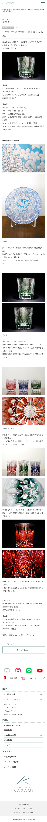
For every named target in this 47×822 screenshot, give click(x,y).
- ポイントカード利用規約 (23, 812)
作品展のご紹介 (8, 28)
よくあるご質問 (11, 761)
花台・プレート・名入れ (14, 714)
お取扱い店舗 (10, 735)
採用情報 (8, 730)
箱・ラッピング (10, 704)
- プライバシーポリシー (23, 808)
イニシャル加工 (10, 707)
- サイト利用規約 (24, 804)
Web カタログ (10, 711)
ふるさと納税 (10, 766)
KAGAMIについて (12, 725)
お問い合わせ (10, 756)
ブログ (7, 745)
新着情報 (8, 740)
